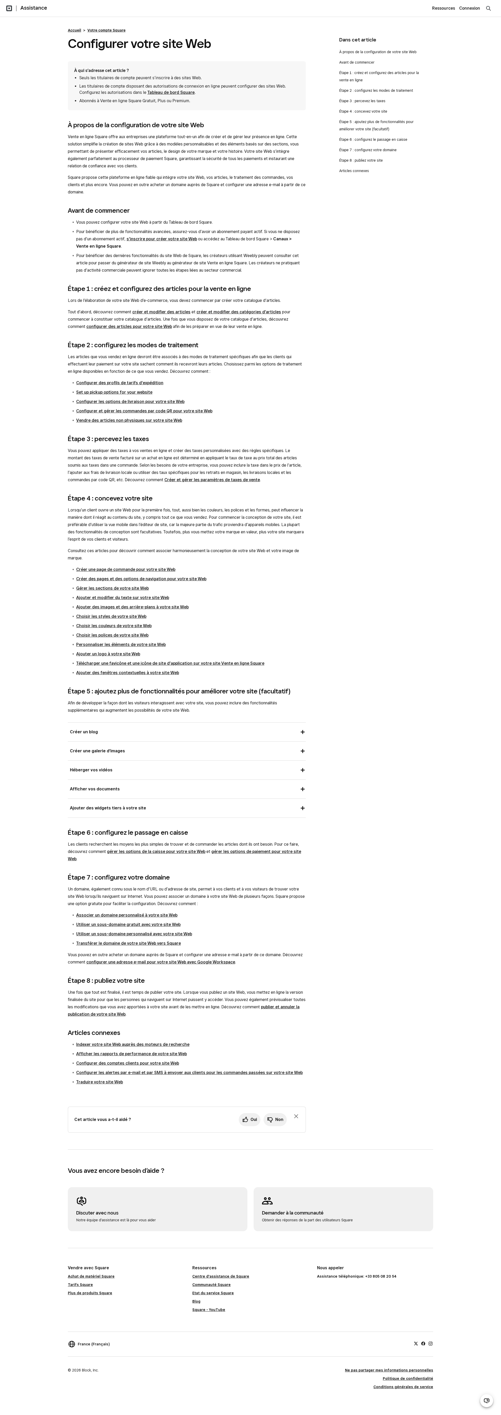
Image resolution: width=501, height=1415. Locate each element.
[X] (416, 1343)
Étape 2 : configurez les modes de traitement (376, 90)
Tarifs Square (80, 1285)
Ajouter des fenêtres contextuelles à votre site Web (127, 672)
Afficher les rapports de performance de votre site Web (131, 1053)
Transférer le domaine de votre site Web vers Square (128, 943)
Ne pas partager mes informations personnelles (389, 1370)
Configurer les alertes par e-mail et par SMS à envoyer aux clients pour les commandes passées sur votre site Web (189, 1072)
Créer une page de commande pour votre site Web (125, 569)
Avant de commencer (356, 62)
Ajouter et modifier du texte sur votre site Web (122, 597)
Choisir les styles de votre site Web (111, 616)
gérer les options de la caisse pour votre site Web (156, 851)
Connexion (469, 8)
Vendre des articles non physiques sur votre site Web (129, 420)
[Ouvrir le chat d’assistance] (486, 1400)
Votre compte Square (106, 30)
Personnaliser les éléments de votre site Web (121, 644)
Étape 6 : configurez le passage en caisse (373, 139)
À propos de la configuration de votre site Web (377, 52)
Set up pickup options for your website (114, 392)
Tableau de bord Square (171, 92)
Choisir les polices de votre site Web (112, 635)
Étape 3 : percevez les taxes (362, 101)
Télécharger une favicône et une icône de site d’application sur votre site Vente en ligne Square (170, 663)
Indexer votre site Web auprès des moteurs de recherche (132, 1044)
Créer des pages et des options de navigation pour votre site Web (141, 578)
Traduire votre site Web (99, 1081)
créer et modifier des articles (161, 311)
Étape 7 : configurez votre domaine (368, 150)
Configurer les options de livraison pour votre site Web (130, 401)
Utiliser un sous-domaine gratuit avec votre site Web (128, 924)
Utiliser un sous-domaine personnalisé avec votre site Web (134, 933)
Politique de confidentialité (408, 1378)
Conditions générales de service (403, 1387)
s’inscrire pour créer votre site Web (162, 238)
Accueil (74, 30)
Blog (196, 1301)
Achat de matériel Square (91, 1276)
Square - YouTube (208, 1310)
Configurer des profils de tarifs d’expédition (119, 382)
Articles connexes (354, 171)
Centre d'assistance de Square (220, 1276)
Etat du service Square (213, 1293)
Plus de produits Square (90, 1293)
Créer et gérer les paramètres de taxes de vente (212, 479)
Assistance (33, 8)
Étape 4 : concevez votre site (363, 111)
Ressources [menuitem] (443, 8)
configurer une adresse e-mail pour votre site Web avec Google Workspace (160, 962)
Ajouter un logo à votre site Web (108, 653)
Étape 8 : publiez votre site (361, 160)
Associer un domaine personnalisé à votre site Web (126, 915)
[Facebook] (423, 1343)
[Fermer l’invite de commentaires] (296, 1116)
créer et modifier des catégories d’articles (238, 311)
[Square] (9, 8)
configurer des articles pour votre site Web (129, 326)
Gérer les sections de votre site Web (112, 588)
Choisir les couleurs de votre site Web (114, 625)
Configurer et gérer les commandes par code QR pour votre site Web (144, 410)
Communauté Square (211, 1285)
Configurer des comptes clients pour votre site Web (127, 1063)
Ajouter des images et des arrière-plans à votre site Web (132, 607)
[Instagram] (430, 1343)
